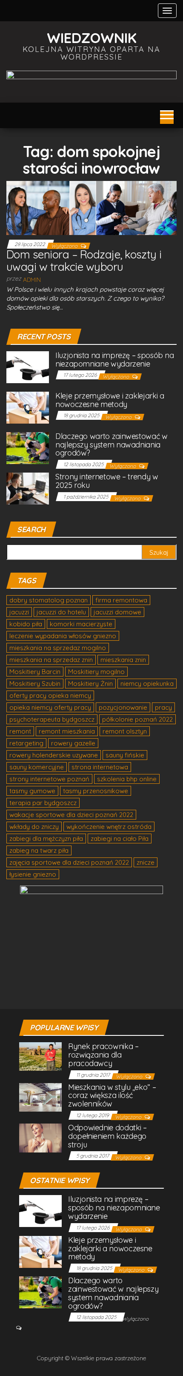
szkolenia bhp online (127, 779)
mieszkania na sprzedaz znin (51, 660)
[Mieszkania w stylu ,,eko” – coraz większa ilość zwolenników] (40, 1096)
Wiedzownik (92, 37)
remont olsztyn (125, 731)
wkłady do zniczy (34, 827)
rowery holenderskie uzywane (53, 755)
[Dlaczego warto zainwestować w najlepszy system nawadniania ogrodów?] (27, 447)
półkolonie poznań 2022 (137, 719)
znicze (145, 862)
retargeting (26, 743)
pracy (163, 707)
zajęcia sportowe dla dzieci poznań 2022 (69, 862)
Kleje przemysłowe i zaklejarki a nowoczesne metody (109, 400)
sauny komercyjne (36, 767)
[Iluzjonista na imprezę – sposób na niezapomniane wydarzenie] (27, 366)
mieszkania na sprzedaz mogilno (57, 648)
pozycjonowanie (123, 707)
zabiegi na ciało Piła (120, 838)
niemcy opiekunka (147, 683)
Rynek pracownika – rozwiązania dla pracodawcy (103, 1054)
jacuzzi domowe (117, 612)
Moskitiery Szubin (34, 683)
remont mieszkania (67, 731)
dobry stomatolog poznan (48, 600)
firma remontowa (121, 600)
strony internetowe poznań (49, 779)
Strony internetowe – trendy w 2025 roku (106, 481)
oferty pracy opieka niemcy (50, 695)
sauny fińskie (125, 755)
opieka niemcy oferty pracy (50, 707)
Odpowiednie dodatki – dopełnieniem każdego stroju (107, 1136)
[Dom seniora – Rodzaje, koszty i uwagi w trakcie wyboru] (91, 207)
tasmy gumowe (32, 791)
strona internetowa (99, 767)
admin (32, 280)
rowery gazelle (73, 743)
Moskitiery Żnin (90, 683)
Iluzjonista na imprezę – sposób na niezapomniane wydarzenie (114, 359)
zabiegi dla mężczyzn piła (46, 838)
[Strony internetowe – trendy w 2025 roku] (27, 488)
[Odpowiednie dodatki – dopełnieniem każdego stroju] (40, 1137)
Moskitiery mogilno (96, 672)
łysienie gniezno (32, 874)
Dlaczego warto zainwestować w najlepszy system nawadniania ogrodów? (111, 444)
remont (20, 731)
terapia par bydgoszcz (43, 803)
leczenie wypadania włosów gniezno (62, 636)
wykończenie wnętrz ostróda (109, 827)
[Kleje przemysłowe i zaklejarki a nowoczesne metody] (27, 407)
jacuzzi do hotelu (61, 612)
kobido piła (25, 624)
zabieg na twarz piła (39, 850)
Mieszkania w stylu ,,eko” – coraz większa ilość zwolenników (112, 1095)
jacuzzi (19, 612)
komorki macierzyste (81, 624)
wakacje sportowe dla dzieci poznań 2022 (71, 815)
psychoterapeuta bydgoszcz (51, 719)
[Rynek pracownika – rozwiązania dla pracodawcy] (40, 1056)
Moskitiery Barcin (34, 672)
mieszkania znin (123, 660)
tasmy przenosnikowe (95, 791)
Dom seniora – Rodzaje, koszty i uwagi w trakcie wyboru (84, 260)
